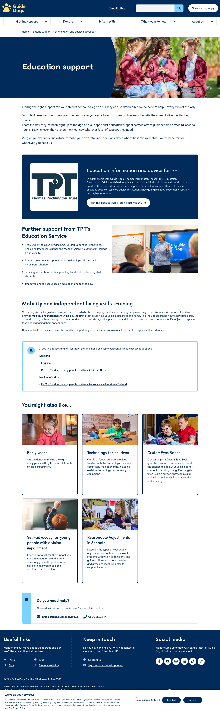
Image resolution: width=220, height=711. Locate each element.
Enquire (46, 363)
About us (198, 21)
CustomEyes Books (163, 452)
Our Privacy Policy (17, 708)
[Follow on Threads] (201, 661)
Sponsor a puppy (203, 8)
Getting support (27, 21)
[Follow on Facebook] (159, 661)
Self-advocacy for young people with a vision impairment (49, 543)
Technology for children (108, 452)
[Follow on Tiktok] (192, 661)
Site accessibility (49, 665)
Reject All (171, 700)
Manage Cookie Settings (147, 700)
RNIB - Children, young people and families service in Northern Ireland (84, 384)
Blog (41, 660)
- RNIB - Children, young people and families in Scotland (73, 370)
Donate (68, 21)
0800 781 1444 (97, 617)
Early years (37, 452)
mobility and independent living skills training (59, 316)
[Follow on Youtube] (167, 661)
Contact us (94, 660)
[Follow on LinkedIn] (184, 661)
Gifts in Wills (106, 21)
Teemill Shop (117, 8)
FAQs (12, 660)
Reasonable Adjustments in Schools (108, 540)
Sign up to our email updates (105, 665)
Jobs (11, 665)
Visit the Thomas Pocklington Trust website (116, 203)
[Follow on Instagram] (176, 661)
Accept (192, 700)
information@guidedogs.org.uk (60, 617)
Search (179, 8)
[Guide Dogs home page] (14, 8)
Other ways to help (153, 21)
